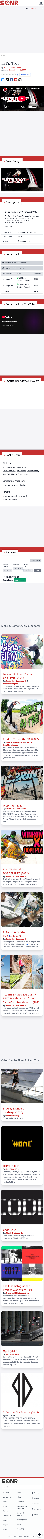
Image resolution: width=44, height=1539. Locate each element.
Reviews (11, 552)
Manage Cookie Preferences (22, 1507)
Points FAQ (20, 1529)
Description (13, 202)
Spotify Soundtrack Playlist (22, 381)
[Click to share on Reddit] (15, 80)
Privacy (19, 1497)
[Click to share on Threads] (7, 80)
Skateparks (6, 1492)
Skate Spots (7, 1497)
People (5, 1511)
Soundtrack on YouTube (20, 304)
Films (5, 1502)
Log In (40, 8)
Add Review (25, 75)
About (19, 1524)
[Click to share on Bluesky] (2, 80)
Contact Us (20, 1502)
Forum (5, 1520)
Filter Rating (26, 566)
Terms (19, 1492)
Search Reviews (6, 566)
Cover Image (13, 161)
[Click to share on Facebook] (11, 80)
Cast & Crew (13, 455)
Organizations (7, 1516)
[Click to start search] (27, 8)
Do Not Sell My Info (20, 1514)
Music (5, 1506)
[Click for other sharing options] (19, 80)
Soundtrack (13, 254)
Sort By (16, 565)
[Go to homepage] (9, 3)
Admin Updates (22, 1520)
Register (33, 8)
